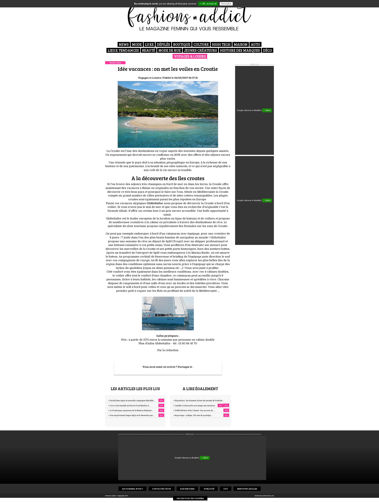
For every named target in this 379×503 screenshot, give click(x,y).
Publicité (209, 488)
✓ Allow (267, 110)
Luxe (149, 44)
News (124, 44)
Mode (137, 44)
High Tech (221, 44)
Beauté (148, 50)
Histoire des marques (240, 50)
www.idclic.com (268, 496)
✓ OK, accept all (208, 3)
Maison (241, 44)
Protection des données (190, 498)
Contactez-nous (161, 488)
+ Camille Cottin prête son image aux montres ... (195, 406)
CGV (225, 488)
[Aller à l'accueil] (189, 16)
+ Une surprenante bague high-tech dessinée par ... (131, 415)
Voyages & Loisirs (190, 56)
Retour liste (115, 62)
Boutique (181, 44)
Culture (201, 44)
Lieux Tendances (123, 50)
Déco (267, 50)
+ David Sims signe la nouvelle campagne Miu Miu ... (131, 401)
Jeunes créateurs (200, 50)
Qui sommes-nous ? (132, 488)
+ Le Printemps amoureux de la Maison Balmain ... (130, 411)
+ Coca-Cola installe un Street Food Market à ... (129, 406)
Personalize (226, 4)
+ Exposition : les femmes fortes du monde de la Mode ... (198, 401)
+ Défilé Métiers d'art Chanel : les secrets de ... (194, 411)
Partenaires (187, 488)
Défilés (163, 44)
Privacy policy (240, 4)
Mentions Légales (247, 488)
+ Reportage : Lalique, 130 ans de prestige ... (193, 415)
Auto (255, 44)
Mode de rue (169, 50)
